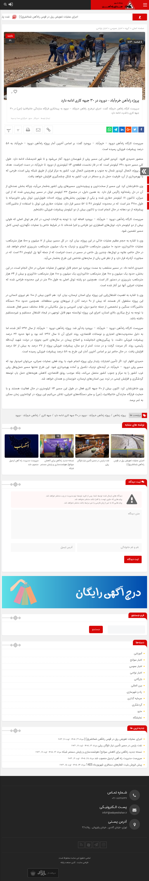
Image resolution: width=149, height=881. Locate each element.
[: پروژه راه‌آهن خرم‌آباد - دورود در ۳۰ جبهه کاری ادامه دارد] (38, 129)
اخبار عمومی (116, 28)
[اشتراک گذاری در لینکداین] (122, 129)
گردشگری (137, 705)
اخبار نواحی (101, 28)
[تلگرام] (96, 845)
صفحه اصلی (137, 28)
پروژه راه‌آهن (119, 415)
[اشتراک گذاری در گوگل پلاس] (128, 129)
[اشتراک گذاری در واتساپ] (109, 129)
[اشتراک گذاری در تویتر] (135, 129)
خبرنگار (36, 118)
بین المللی (136, 685)
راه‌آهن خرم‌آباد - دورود (26, 415)
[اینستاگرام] (103, 845)
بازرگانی (138, 679)
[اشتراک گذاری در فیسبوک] (141, 129)
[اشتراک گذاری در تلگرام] (116, 129)
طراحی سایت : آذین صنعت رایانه (74, 862)
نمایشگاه (137, 717)
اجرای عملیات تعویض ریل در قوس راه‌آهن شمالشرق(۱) (62, 17)
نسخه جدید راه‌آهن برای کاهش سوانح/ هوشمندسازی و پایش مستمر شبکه (57, 464)
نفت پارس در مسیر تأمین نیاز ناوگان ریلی (120, 745)
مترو (140, 711)
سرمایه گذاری (134, 698)
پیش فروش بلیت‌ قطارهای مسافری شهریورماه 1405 (114, 765)
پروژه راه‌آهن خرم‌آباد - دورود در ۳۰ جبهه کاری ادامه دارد (82, 415)
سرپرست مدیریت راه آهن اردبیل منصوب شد (118, 758)
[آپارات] (88, 845)
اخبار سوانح (136, 660)
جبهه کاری (46, 415)
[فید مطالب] (81, 845)
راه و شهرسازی (134, 692)
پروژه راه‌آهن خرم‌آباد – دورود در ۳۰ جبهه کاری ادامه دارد (100, 100)
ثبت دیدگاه (133, 559)
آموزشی (138, 653)
